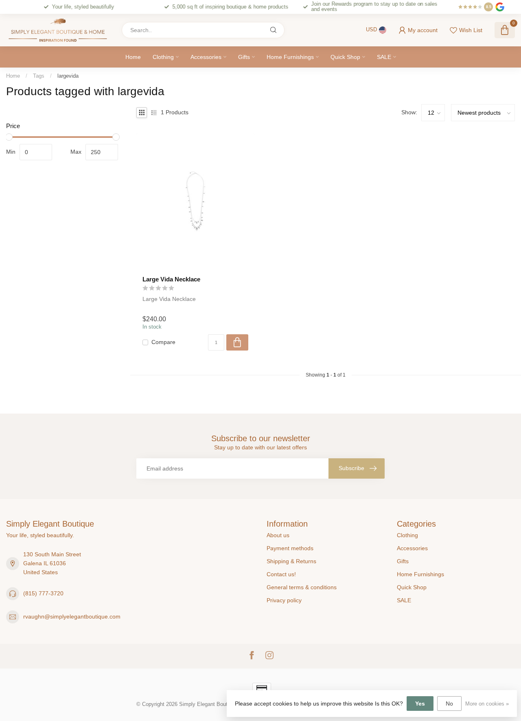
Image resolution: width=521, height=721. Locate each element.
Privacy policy (284, 600)
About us (278, 535)
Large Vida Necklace (171, 279)
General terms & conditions (302, 587)
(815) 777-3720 (43, 593)
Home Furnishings (290, 57)
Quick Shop (345, 57)
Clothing (163, 57)
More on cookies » (487, 704)
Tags (38, 76)
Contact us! (281, 574)
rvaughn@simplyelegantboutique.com (71, 616)
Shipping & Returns (291, 561)
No (449, 703)
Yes (420, 703)
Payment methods (290, 548)
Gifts (244, 57)
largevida (68, 76)
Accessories (205, 57)
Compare (163, 342)
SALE (384, 57)
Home (133, 57)
